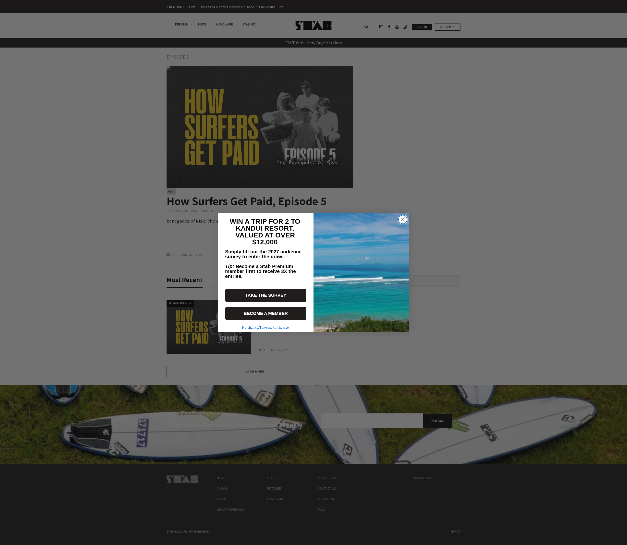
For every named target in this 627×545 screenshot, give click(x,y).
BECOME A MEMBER (266, 313)
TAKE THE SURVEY (265, 295)
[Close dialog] (402, 219)
